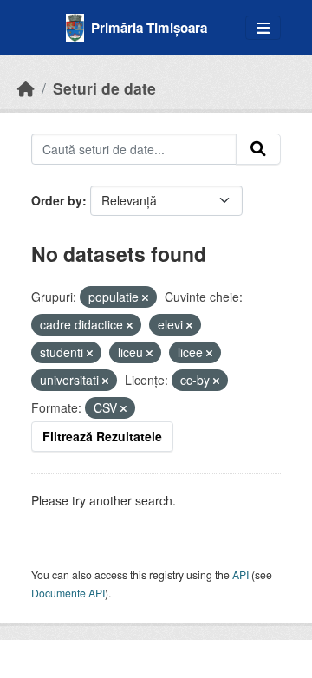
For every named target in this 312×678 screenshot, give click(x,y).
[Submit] (258, 149)
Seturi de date (104, 88)
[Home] (26, 88)
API (240, 574)
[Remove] (145, 297)
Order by (56, 200)
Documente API (68, 592)
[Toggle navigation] (263, 28)
